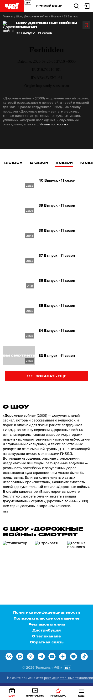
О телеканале (46, 636)
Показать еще (51, 376)
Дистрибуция (46, 630)
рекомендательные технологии (68, 678)
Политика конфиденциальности (46, 612)
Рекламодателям (46, 624)
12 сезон (39, 162)
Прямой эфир (49, 5)
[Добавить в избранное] (86, 25)
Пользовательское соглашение (47, 618)
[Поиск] (76, 5)
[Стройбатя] (49, 561)
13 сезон (13, 162)
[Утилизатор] (17, 561)
